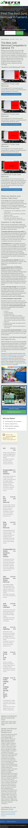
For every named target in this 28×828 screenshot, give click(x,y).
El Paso (7, 812)
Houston (3, 814)
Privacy (12, 825)
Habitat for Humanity (6, 364)
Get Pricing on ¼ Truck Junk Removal (10, 94)
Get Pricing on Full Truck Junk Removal (11, 189)
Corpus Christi (13, 811)
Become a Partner (11, 821)
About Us (2, 821)
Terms (16, 825)
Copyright (21, 825)
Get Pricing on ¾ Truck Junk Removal (10, 154)
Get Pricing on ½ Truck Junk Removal (10, 124)
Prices (17, 39)
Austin (7, 811)
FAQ (21, 39)
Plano (11, 814)
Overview (12, 39)
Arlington (3, 811)
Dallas (3, 812)
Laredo (7, 814)
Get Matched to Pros (13, 412)
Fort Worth (12, 812)
